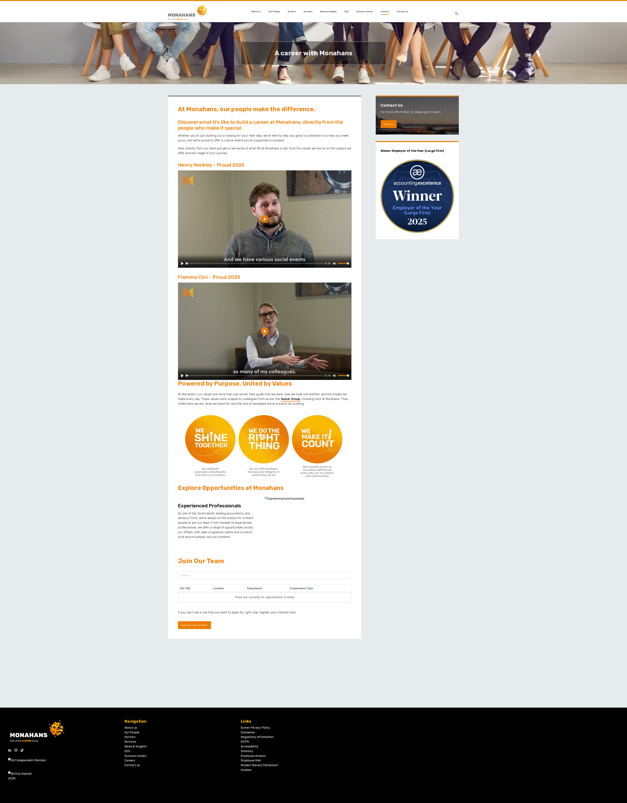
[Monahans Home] (206, 11)
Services (130, 741)
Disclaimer (248, 732)
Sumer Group (290, 399)
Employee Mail (251, 760)
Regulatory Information (257, 737)
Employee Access (253, 756)
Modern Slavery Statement (259, 765)
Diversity (247, 751)
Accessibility (249, 746)
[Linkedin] (9, 749)
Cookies (246, 770)
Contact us (132, 765)
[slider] (254, 263)
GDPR (245, 741)
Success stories (135, 756)
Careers (129, 760)
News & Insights (135, 746)
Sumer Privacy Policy (255, 727)
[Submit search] (456, 12)
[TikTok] (22, 749)
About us (130, 727)
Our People (132, 732)
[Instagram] (15, 749)
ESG (127, 751)
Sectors (129, 737)
